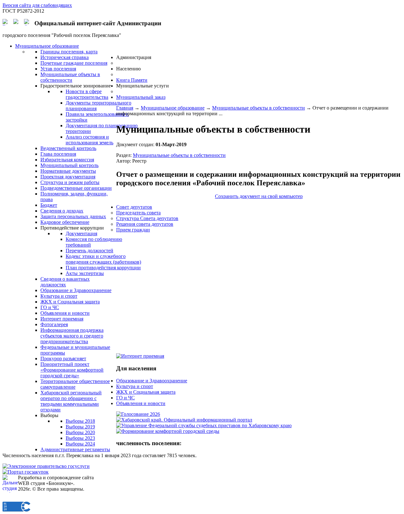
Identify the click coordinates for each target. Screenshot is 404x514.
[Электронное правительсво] (46, 466)
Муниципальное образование (173, 108)
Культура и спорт (134, 386)
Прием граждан (133, 229)
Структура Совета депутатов (147, 218)
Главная (124, 108)
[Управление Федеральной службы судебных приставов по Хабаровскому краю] (204, 425)
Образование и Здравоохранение (151, 380)
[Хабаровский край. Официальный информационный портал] (184, 419)
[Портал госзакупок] (26, 472)
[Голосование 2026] (138, 414)
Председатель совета (138, 212)
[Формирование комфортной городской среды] (167, 431)
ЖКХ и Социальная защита (145, 392)
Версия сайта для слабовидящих (37, 5)
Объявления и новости (140, 403)
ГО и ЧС (125, 397)
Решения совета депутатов (144, 224)
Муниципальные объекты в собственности (258, 108)
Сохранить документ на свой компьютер (259, 196)
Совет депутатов (134, 207)
